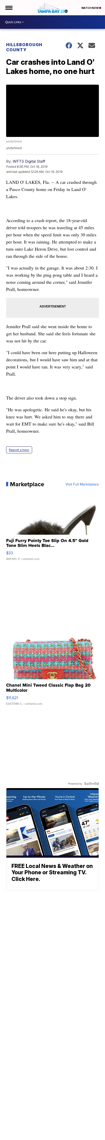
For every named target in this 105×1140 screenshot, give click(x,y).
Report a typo (19, 450)
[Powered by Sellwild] (91, 783)
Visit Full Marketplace (82, 484)
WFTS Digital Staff (29, 161)
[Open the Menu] (8, 7)
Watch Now (90, 7)
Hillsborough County (24, 47)
